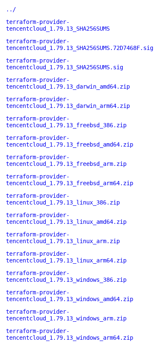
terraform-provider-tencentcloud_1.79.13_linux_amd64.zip (66, 218)
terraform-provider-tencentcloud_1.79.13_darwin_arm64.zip (68, 102)
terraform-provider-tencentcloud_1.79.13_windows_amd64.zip (69, 295)
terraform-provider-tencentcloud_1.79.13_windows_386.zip (66, 276)
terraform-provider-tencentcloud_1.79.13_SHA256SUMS (58, 25)
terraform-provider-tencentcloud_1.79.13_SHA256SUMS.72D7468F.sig (79, 44)
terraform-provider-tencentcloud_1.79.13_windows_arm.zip (66, 315)
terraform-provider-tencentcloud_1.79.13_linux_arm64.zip (66, 257)
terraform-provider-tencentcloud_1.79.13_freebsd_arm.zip (66, 160)
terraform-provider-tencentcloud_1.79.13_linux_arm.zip (63, 237)
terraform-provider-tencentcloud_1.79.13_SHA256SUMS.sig (64, 64)
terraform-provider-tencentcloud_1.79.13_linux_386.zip (63, 199)
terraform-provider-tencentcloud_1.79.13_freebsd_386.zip (66, 122)
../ (11, 9)
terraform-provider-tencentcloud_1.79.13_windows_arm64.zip (69, 334)
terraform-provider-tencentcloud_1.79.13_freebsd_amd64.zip (69, 141)
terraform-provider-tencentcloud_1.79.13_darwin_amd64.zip (68, 83)
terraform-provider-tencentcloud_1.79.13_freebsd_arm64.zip (69, 179)
